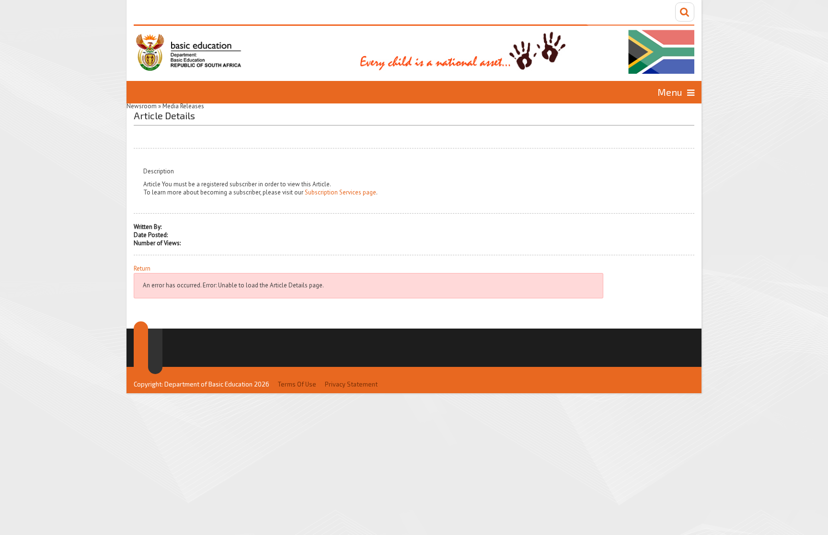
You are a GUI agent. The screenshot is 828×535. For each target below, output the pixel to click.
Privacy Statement (351, 384)
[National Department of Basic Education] (414, 49)
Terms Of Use (297, 384)
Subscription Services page (340, 192)
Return (142, 269)
